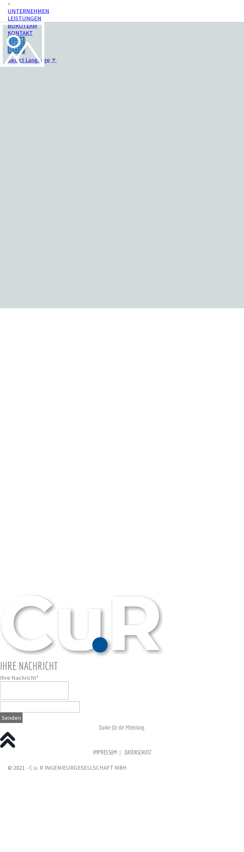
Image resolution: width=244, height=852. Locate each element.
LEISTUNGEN (24, 18)
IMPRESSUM (105, 752)
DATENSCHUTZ (138, 752)
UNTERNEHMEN (28, 11)
